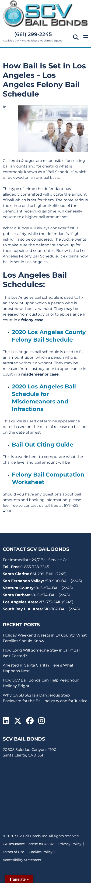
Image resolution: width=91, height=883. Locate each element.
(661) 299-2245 (33, 34)
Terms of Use (13, 852)
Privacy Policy (69, 844)
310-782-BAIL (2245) (62, 609)
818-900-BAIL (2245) (63, 581)
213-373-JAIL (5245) (56, 602)
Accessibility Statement (22, 860)
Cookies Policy (40, 852)
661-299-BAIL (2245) (48, 574)
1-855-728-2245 (35, 567)
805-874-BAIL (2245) (54, 588)
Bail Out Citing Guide (42, 444)
